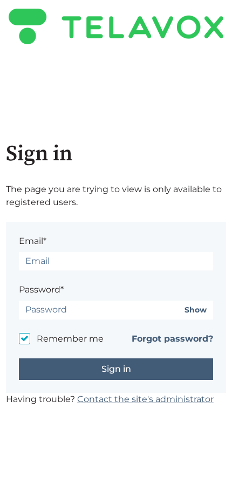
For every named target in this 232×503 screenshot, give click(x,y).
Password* (41, 289)
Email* (32, 241)
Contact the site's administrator (145, 399)
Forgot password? (172, 339)
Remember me (70, 339)
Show (196, 310)
